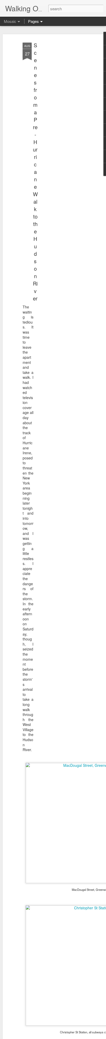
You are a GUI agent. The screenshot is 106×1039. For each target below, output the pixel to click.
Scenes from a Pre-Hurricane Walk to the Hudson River (35, 171)
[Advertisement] (61, 121)
